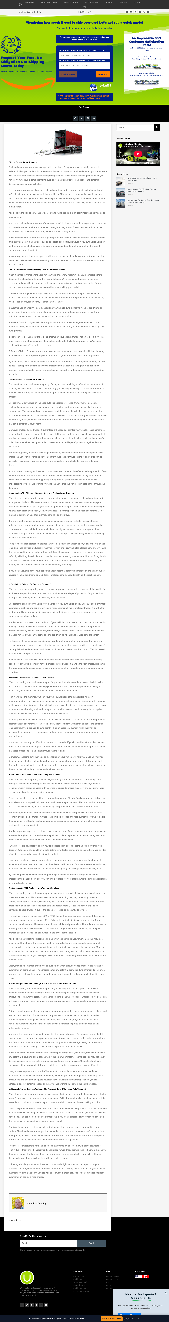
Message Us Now (129, 1315)
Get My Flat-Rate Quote (111, 1318)
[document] (84, 661)
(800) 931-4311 (129, 1318)
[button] (166, 1292)
